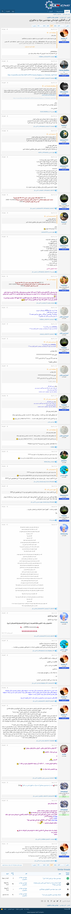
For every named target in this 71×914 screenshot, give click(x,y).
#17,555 (4, 131)
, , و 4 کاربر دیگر (45, 78)
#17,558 (4, 213)
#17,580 (4, 844)
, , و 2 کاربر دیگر (44, 190)
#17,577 (4, 745)
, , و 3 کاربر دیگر (44, 126)
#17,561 (3, 308)
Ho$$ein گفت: (52, 33)
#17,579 (4, 800)
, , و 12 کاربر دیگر (45, 839)
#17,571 (3, 525)
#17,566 (4, 426)
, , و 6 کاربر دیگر (46, 303)
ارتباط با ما (26, 909)
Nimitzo (67, 23)
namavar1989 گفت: (51, 216)
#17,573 (4, 641)
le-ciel (64, 754)
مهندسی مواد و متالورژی (23, 878)
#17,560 (4, 276)
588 (44, 26)
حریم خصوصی (11, 909)
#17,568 (4, 466)
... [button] (62, 26)
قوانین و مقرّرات (19, 909)
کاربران (51, 11)
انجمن (67, 11)
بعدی (34, 26)
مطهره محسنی (64, 475)
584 (59, 26)
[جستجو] (2, 11)
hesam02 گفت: (52, 134)
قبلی (67, 26)
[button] (55, 11)
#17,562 (4, 324)
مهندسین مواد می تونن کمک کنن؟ (52, 878)
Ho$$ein (64, 204)
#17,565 (4, 396)
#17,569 (4, 486)
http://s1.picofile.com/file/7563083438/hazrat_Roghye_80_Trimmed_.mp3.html (32, 75)
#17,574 (4, 655)
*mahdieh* (64, 286)
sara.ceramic (64, 92)
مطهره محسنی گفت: (51, 490)
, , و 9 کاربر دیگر (45, 741)
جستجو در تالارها (57, 14)
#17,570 (4, 507)
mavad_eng (64, 534)
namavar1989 (64, 140)
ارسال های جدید (66, 14)
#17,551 (3, 29)
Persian (66, 909)
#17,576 (4, 705)
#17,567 (4, 451)
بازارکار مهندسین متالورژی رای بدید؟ (51, 895)
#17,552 (4, 61)
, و (47, 57)
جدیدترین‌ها (60, 11)
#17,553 (4, 83)
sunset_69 (64, 39)
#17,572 (4, 613)
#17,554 (4, 116)
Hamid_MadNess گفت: (50, 86)
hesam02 (64, 125)
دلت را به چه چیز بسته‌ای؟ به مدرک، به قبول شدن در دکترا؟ (37, 785)
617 (38, 26)
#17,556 (4, 157)
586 (52, 26)
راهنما (5, 909)
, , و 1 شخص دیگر (42, 208)
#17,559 (4, 237)
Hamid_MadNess (64, 71)
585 (55, 26)
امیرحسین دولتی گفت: (51, 342)
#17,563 (4, 339)
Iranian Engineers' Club (35, 912)
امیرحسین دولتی (64, 317)
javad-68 (64, 461)
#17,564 (4, 366)
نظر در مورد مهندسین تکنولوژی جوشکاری (50, 889)
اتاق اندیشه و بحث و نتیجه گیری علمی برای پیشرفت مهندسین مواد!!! (47, 884)
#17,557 (4, 195)
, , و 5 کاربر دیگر (44, 482)
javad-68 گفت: (52, 470)
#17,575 (4, 688)
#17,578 (4, 782)
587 (48, 26)
